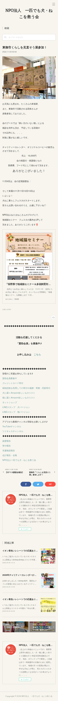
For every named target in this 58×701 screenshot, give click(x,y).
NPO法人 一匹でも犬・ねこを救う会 (29, 13)
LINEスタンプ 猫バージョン (16, 411)
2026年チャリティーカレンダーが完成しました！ (25, 574)
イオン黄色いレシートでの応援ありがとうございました (28, 550)
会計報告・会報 (9, 455)
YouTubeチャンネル (11, 426)
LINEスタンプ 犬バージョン (16, 407)
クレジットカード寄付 (12, 383)
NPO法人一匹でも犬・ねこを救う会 (19, 459)
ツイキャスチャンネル (12, 431)
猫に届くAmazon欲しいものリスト (18, 397)
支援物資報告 (8, 450)
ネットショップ (9, 402)
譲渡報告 (6, 440)
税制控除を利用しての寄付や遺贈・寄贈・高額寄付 (26, 387)
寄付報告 (6, 445)
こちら (37, 354)
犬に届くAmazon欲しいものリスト (18, 392)
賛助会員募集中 (9, 378)
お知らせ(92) (6, 309)
